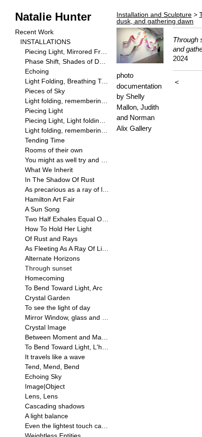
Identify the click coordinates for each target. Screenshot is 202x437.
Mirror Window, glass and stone (67, 317)
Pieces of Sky (45, 91)
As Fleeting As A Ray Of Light (67, 248)
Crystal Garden (47, 297)
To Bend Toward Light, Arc (63, 288)
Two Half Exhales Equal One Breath (67, 219)
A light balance (46, 416)
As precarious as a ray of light (67, 189)
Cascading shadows (55, 406)
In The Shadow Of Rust (59, 179)
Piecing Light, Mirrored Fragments (67, 51)
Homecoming (44, 278)
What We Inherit (49, 169)
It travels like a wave (55, 357)
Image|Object (45, 386)
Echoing (37, 71)
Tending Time (45, 140)
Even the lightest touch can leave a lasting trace (67, 425)
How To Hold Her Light (58, 229)
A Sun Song (42, 209)
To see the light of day (57, 307)
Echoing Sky (43, 376)
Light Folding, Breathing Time (67, 81)
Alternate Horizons (52, 258)
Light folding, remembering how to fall (67, 101)
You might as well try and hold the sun (67, 160)
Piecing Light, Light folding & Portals (67, 120)
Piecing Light (44, 110)
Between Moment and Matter (67, 337)
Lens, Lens (41, 396)
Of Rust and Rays (51, 238)
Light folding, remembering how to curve (67, 130)
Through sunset (48, 268)
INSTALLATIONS (45, 41)
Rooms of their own (54, 150)
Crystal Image (45, 327)
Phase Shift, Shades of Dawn (67, 61)
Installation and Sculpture (154, 14)
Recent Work (34, 32)
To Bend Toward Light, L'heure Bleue (67, 347)
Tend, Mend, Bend (52, 366)
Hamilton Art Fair (50, 199)
